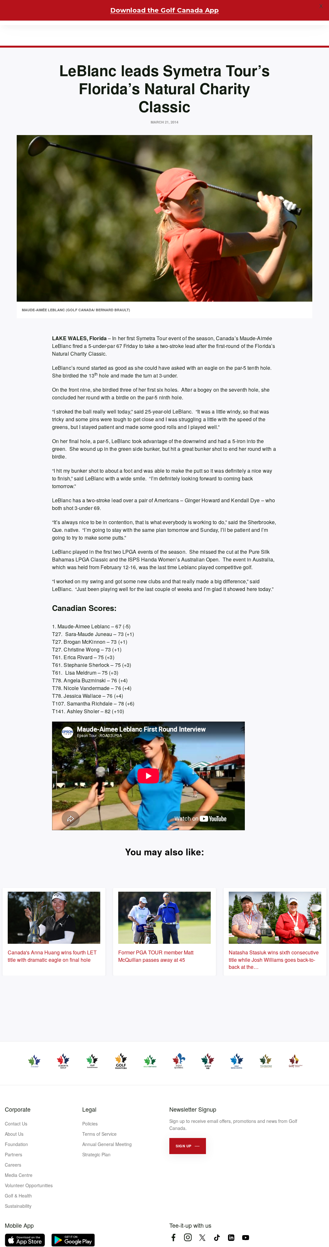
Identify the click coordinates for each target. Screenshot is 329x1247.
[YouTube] (246, 1237)
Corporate (18, 1109)
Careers (13, 1164)
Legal (89, 1109)
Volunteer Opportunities (29, 1185)
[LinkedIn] (231, 1237)
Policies (90, 1123)
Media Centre (18, 1175)
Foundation (16, 1144)
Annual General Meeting (107, 1144)
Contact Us (16, 1123)
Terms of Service (99, 1134)
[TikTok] (217, 1237)
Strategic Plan (96, 1154)
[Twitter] (202, 1237)
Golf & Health (18, 1195)
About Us (14, 1134)
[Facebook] (173, 1237)
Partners (13, 1154)
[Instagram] (188, 1237)
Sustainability (18, 1206)
